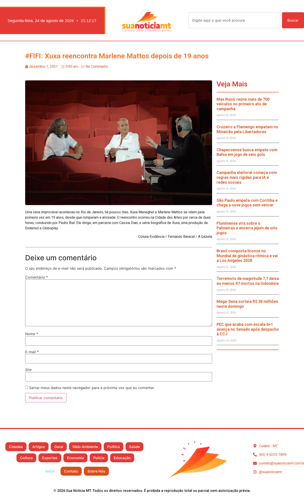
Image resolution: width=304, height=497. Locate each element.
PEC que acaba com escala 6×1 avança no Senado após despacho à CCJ (248, 329)
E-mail (32, 352)
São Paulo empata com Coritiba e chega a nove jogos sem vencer (247, 203)
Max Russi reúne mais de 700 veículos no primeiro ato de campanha (243, 104)
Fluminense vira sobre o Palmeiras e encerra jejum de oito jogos (247, 228)
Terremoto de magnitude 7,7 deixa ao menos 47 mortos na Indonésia (248, 281)
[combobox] (234, 20)
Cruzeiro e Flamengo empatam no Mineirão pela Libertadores (247, 129)
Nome (31, 334)
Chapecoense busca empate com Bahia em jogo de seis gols (247, 152)
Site (28, 369)
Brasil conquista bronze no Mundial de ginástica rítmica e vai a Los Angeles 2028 (247, 255)
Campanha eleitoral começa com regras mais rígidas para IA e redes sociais (247, 177)
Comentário (36, 277)
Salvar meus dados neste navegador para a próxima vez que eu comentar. (92, 387)
